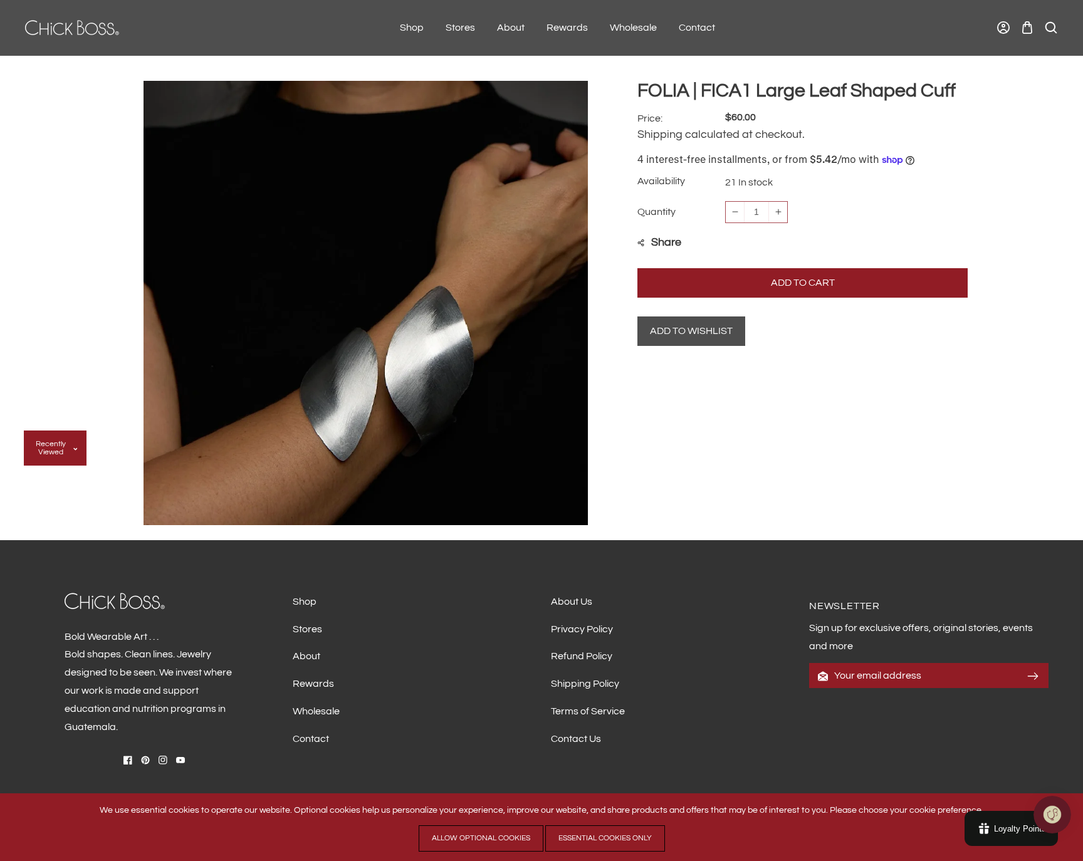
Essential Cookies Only (605, 838)
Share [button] (666, 242)
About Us (571, 602)
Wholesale (316, 711)
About (306, 656)
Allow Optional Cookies (481, 838)
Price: (649, 118)
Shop (305, 602)
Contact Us (576, 739)
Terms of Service (588, 711)
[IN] (162, 760)
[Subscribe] (1033, 676)
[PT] (145, 760)
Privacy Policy (582, 629)
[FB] (127, 760)
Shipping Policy (585, 684)
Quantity (656, 212)
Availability (661, 181)
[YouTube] (180, 760)
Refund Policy (581, 656)
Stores (307, 629)
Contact (311, 739)
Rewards (313, 684)
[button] (1027, 28)
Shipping (660, 134)
